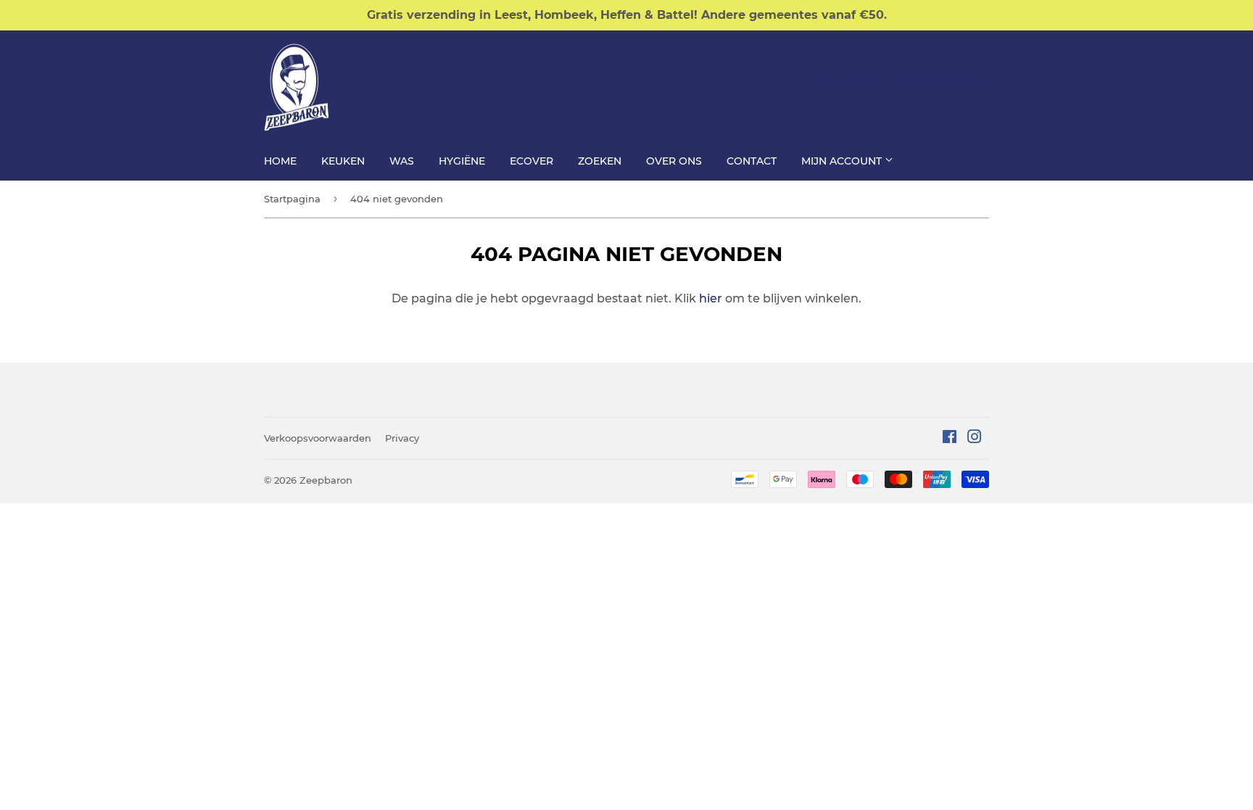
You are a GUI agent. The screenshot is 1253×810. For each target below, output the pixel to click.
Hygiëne (462, 161)
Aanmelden (837, 81)
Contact (752, 161)
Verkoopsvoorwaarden (317, 438)
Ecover (531, 161)
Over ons (674, 161)
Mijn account (843, 161)
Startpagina (292, 198)
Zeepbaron (325, 480)
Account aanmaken (939, 81)
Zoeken (599, 161)
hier (710, 298)
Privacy (402, 438)
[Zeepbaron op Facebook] (949, 438)
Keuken (343, 161)
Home (280, 161)
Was (401, 161)
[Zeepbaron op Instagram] (974, 438)
